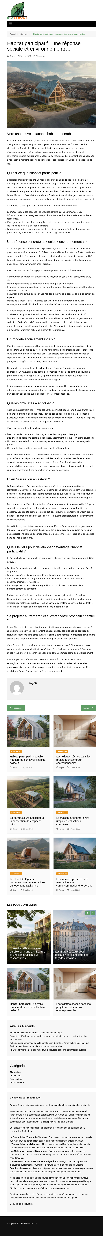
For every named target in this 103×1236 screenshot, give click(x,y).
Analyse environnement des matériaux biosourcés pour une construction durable (48, 1050)
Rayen (12, 56)
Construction (16, 1079)
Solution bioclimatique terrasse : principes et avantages (36, 1033)
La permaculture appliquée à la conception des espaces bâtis (27, 821)
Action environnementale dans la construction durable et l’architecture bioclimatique (49, 1043)
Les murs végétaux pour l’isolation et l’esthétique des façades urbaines (71, 954)
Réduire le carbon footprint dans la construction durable (36, 1046)
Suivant (86, 708)
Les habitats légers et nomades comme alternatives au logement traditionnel (27, 882)
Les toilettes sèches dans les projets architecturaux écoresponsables (73, 759)
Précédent (17, 708)
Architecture (15, 1075)
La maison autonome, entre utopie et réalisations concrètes (72, 821)
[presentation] (87, 913)
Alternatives (41, 56)
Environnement (17, 1082)
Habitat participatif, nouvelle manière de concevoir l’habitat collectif (27, 759)
